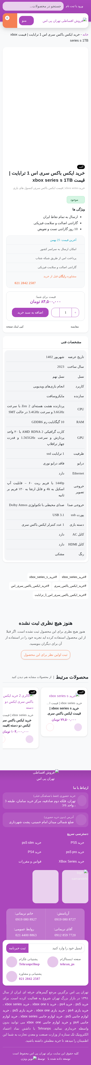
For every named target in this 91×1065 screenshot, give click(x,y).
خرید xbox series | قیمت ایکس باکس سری (59, 188)
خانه (85, 34)
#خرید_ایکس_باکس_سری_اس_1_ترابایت (60, 595)
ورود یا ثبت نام (75, 6)
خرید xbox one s (43, 1004)
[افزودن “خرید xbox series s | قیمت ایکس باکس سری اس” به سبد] (78, 727)
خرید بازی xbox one (50, 1010)
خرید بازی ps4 (78, 1010)
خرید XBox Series (71, 861)
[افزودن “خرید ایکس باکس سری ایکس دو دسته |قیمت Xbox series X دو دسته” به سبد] (29, 739)
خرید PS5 (77, 842)
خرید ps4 (65, 1004)
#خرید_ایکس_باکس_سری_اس (30, 585)
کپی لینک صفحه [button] (15, 326)
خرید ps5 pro (75, 852)
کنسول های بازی (23, 188)
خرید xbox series (17, 1004)
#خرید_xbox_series (74, 577)
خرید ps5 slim (31, 842)
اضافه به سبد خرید (30, 312)
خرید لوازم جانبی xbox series (41, 1016)
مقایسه (75, 326)
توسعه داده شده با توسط (54, 1058)
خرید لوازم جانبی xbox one (47, 1022)
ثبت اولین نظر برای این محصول (45, 655)
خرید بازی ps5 (23, 1010)
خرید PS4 (34, 852)
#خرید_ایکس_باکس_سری (70, 585)
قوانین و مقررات (30, 861)
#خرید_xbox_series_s (43, 577)
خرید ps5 (82, 1004)
